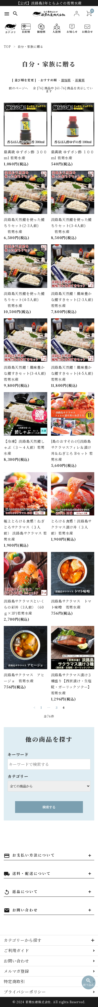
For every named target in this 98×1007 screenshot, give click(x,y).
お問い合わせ (16, 961)
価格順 (66, 80)
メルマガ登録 (16, 971)
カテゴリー (18, 776)
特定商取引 (14, 981)
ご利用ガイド (16, 950)
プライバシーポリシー (25, 992)
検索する (49, 807)
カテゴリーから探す (22, 940)
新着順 (80, 80)
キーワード (18, 754)
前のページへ (18, 88)
